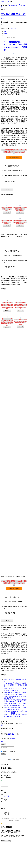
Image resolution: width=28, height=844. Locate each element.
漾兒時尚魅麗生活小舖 (13, 14)
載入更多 (3, 744)
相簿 (5, 31)
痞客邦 (9, 734)
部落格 (5, 33)
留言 (13, 734)
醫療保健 (12, 738)
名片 (5, 35)
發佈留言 (3, 753)
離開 (9, 841)
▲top (2, 741)
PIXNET (7, 818)
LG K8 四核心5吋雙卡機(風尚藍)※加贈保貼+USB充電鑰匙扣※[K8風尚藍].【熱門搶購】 (15, 685)
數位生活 (13, 28)
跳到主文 (3, 18)
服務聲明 (17, 820)
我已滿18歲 (3, 841)
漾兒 (2, 725)
